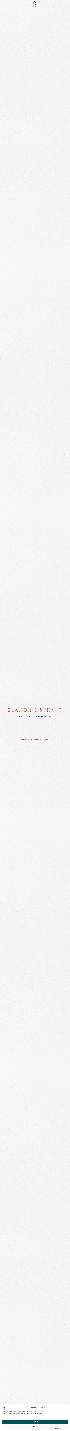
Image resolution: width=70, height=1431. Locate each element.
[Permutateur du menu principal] (66, 4)
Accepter (35, 1421)
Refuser (35, 1426)
